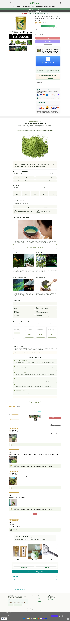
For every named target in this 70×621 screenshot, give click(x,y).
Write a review (55, 417)
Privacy (39, 598)
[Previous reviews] (36, 50)
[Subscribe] (25, 615)
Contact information (57, 620)
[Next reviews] (60, 50)
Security (39, 601)
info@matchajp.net (50, 599)
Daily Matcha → (24, 567)
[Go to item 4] (39, 416)
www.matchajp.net (41, 610)
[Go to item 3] (36, 416)
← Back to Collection (35, 402)
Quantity (37, 29)
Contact (39, 599)
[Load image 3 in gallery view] (24, 42)
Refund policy (26, 620)
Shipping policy (44, 620)
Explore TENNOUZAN (52, 335)
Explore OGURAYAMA (40, 335)
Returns (39, 596)
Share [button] (38, 85)
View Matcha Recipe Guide (35, 246)
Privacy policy (32, 620)
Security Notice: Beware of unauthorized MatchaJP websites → (18, 602)
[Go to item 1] (30, 416)
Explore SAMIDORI (29, 335)
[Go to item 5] (35, 419)
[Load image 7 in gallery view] (24, 48)
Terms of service (38, 620)
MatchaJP (14, 620)
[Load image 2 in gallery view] (18, 42)
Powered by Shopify (19, 620)
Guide (31, 599)
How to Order (15, 576)
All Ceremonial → (46, 567)
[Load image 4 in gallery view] (29, 42)
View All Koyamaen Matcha (35, 341)
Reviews (31, 598)
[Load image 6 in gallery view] (18, 48)
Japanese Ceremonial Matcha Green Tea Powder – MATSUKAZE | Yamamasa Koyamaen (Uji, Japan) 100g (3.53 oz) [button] (33, 509)
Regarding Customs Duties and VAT (20, 589)
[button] (10, 3)
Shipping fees (15, 579)
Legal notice (50, 620)
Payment (14, 582)
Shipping (36, 23)
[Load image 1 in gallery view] (12, 42)
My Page (31, 596)
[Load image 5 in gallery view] (12, 48)
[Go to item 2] (33, 416)
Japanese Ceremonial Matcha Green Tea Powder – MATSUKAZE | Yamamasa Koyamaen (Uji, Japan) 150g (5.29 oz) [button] (33, 466)
